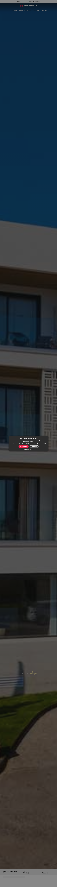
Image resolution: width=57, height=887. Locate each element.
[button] (28, 449)
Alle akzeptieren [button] (23, 446)
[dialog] (28, 443)
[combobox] (47, 437)
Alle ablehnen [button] (34, 446)
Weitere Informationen (30, 441)
